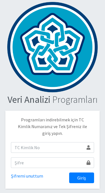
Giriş (81, 178)
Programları (53, 99)
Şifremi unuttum (27, 176)
